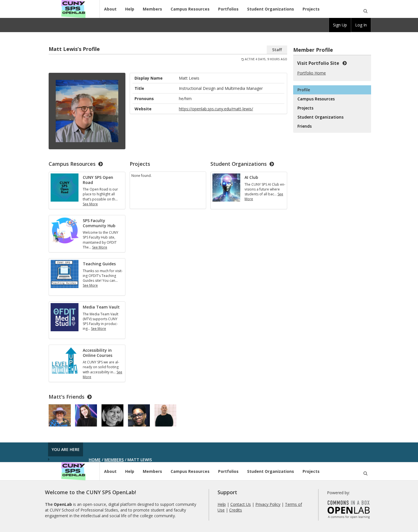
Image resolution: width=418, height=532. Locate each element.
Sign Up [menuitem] (340, 25)
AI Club (251, 177)
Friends (304, 126)
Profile (303, 89)
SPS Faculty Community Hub (99, 223)
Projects (311, 9)
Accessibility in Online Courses (97, 352)
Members (152, 9)
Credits (235, 510)
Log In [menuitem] (361, 25)
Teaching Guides (99, 263)
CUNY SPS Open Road (98, 180)
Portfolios (228, 9)
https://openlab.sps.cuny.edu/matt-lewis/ (216, 108)
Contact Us (240, 504)
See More (90, 204)
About (110, 9)
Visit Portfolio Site (319, 63)
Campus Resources (190, 9)
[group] (340, 25)
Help (129, 9)
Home (95, 459)
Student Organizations (270, 9)
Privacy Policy (267, 504)
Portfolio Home (311, 73)
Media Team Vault (101, 307)
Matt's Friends (66, 396)
